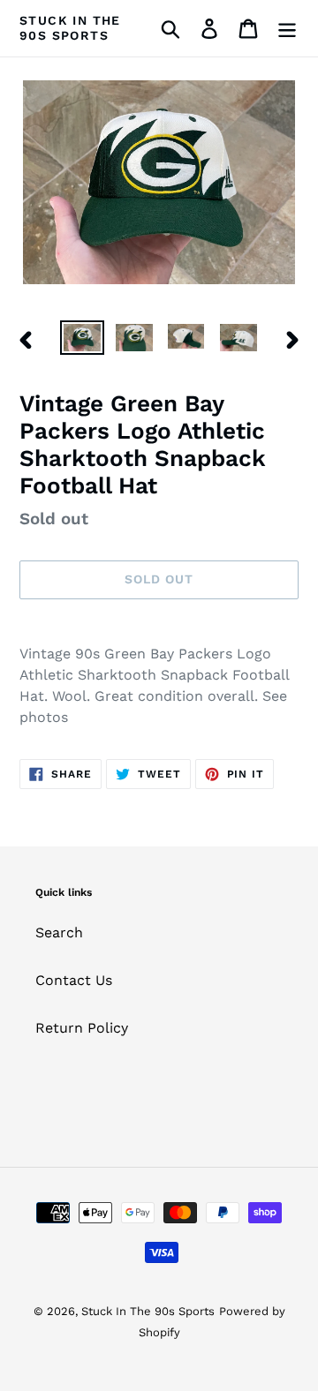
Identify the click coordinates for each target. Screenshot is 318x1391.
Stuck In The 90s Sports (70, 27)
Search (59, 932)
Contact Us (73, 980)
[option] (82, 340)
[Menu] (287, 29)
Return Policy (81, 1027)
